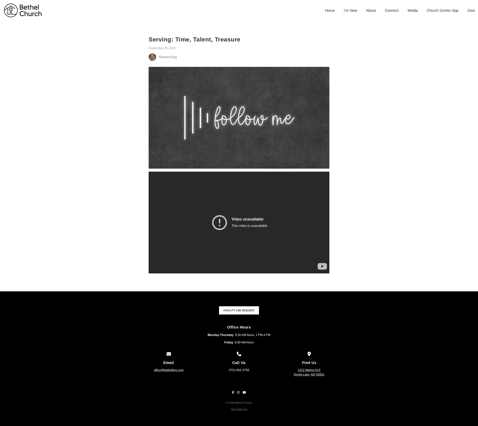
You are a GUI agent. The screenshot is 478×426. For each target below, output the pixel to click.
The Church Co (239, 409)
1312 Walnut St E (309, 372)
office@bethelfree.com (169, 370)
